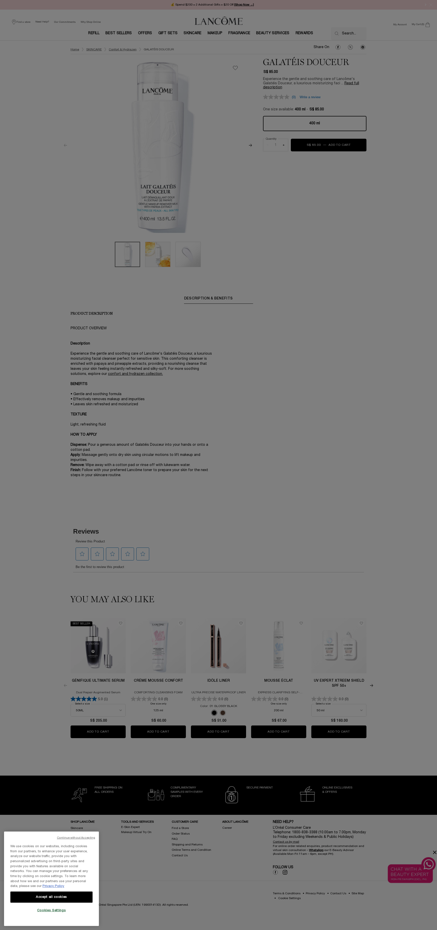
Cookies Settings (51, 910)
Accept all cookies (51, 897)
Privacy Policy (53, 886)
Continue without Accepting (76, 838)
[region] (51, 879)
